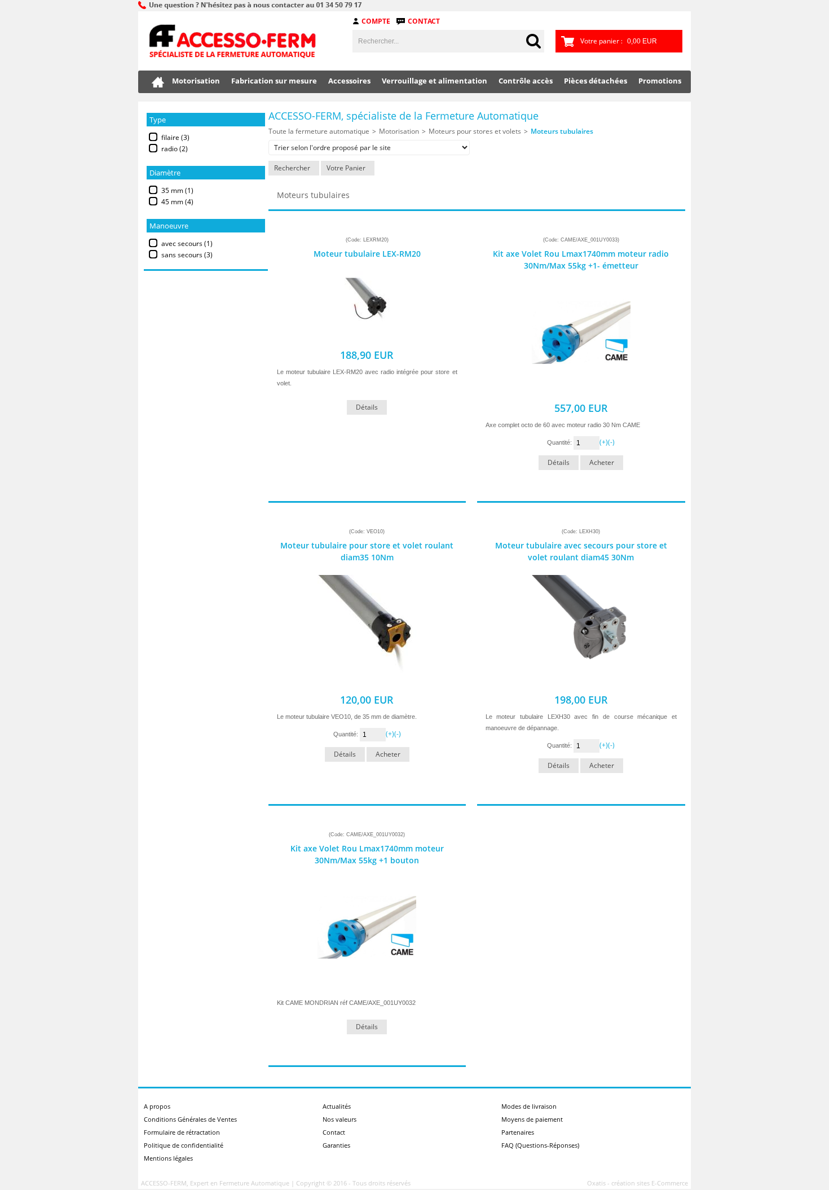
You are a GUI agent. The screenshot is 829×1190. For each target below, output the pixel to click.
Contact (424, 21)
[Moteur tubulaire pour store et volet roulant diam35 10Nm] (366, 682)
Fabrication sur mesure (274, 81)
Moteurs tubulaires (562, 131)
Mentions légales (168, 1158)
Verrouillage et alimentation (434, 81)
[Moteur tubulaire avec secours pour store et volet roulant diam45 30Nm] (581, 682)
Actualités (337, 1106)
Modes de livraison (529, 1106)
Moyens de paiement (532, 1119)
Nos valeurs (339, 1119)
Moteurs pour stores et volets (475, 131)
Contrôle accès (526, 81)
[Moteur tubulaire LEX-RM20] (366, 337)
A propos (157, 1106)
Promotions (659, 81)
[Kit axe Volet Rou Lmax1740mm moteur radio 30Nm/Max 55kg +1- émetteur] (581, 391)
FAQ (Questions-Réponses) (540, 1145)
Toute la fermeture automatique (318, 131)
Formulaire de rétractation (182, 1132)
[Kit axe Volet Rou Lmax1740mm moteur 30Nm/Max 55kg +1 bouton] (366, 985)
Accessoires (349, 81)
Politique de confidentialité (183, 1145)
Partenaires (517, 1132)
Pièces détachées (595, 81)
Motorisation (196, 81)
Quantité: (560, 442)
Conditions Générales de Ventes (190, 1119)
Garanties (336, 1145)
